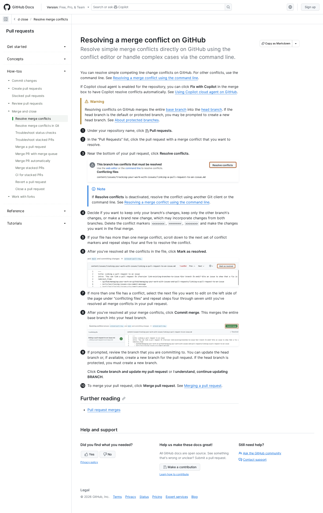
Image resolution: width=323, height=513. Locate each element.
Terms (117, 496)
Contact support (255, 459)
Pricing (157, 496)
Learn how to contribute (174, 474)
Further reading (100, 398)
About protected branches (137, 120)
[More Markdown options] (295, 43)
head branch (211, 109)
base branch (176, 109)
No (110, 454)
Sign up (310, 7)
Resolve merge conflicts (51, 19)
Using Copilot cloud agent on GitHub (206, 92)
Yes (91, 454)
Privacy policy (89, 462)
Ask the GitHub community (262, 453)
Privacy (130, 496)
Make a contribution (182, 467)
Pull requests (20, 31)
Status (144, 496)
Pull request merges (103, 410)
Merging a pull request (202, 385)
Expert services (177, 496)
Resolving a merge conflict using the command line (155, 78)
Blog (194, 496)
